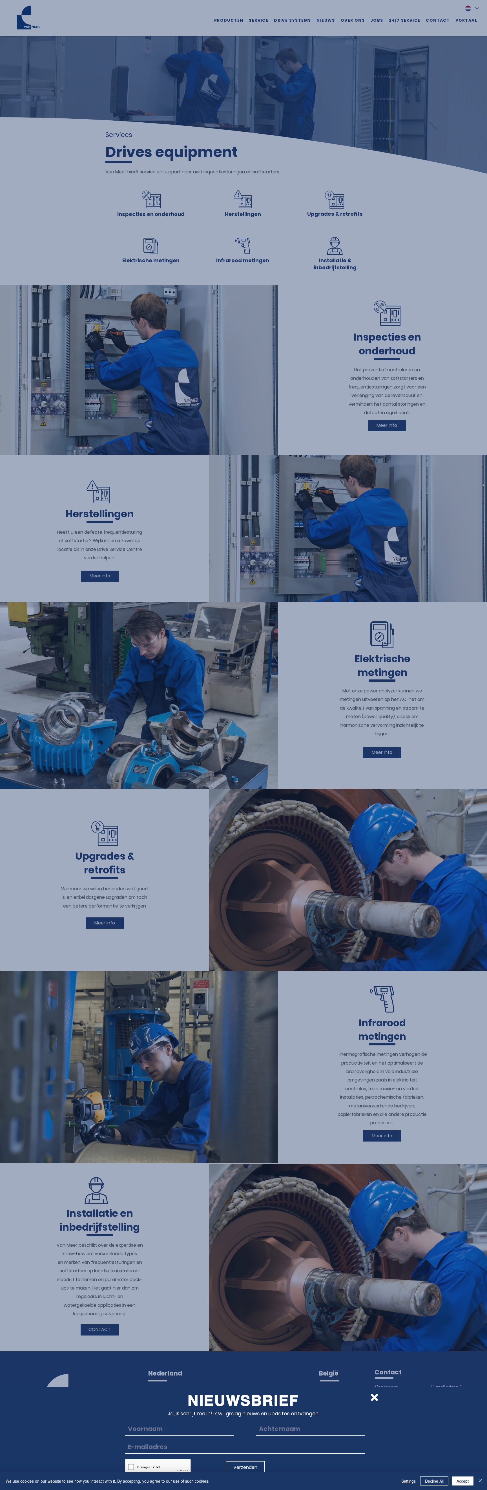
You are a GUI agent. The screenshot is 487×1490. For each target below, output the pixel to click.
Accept (463, 1481)
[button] (374, 1397)
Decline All (434, 1481)
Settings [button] (408, 1481)
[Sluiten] (480, 1480)
